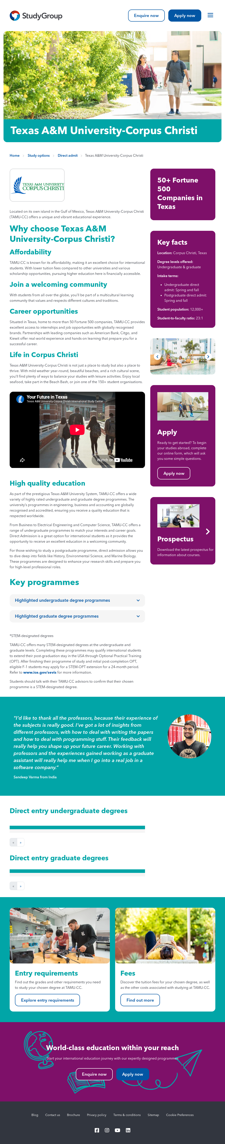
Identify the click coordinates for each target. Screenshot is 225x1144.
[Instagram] (107, 1131)
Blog (34, 1115)
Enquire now (146, 15)
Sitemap (153, 1115)
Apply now (184, 15)
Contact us (52, 1115)
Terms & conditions (127, 1115)
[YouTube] (117, 1131)
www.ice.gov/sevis (39, 672)
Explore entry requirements (47, 1000)
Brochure (73, 1115)
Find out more (140, 1000)
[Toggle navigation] (209, 15)
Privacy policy (96, 1115)
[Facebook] (97, 1131)
